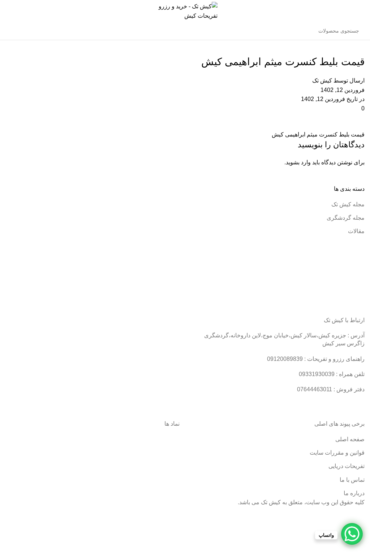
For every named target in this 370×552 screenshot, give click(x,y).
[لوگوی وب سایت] (185, 10)
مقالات (356, 231)
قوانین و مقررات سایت (337, 453)
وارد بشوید (298, 162)
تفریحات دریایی (346, 466)
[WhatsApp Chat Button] (352, 534)
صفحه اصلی (350, 439)
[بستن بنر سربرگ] (361, 516)
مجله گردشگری (346, 218)
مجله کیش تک (348, 204)
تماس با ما (352, 480)
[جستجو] (13, 30)
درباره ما (354, 493)
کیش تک (322, 80)
